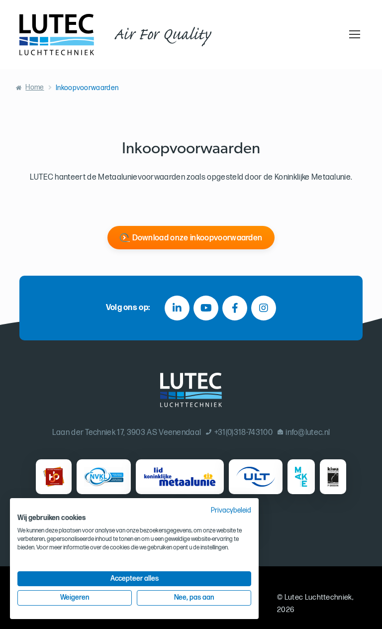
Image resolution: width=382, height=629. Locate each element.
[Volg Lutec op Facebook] (234, 308)
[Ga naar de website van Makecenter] (301, 476)
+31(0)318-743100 (243, 432)
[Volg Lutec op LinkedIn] (177, 308)
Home (34, 87)
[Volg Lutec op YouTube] (205, 308)
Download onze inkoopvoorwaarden (197, 238)
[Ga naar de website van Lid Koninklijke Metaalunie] (180, 476)
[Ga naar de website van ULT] (256, 476)
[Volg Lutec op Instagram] (263, 308)
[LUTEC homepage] (56, 34)
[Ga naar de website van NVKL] (104, 476)
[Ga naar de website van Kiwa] (333, 476)
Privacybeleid (231, 511)
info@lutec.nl (308, 432)
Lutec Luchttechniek (318, 597)
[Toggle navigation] (353, 34)
